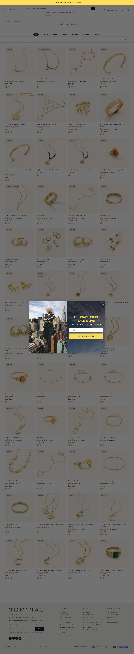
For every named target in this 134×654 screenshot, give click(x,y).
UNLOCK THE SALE (86, 336)
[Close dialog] (102, 303)
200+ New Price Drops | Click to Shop (67, 2)
